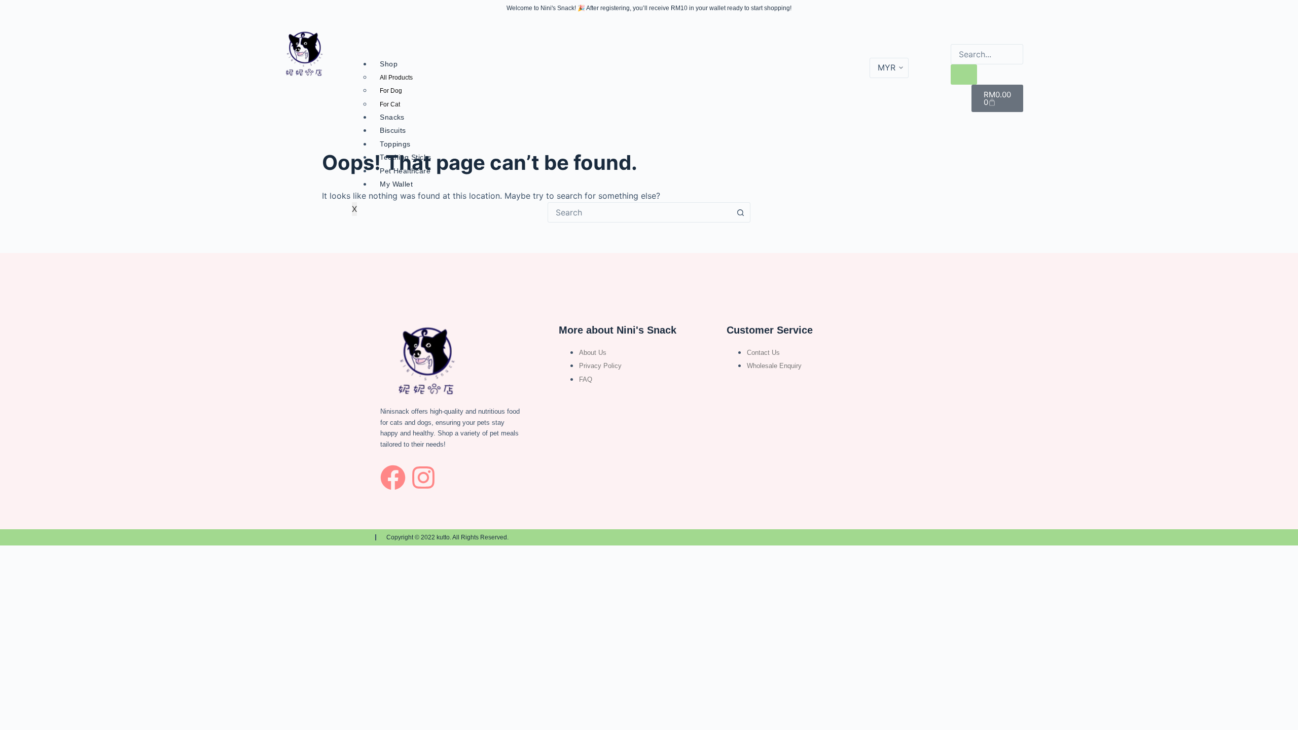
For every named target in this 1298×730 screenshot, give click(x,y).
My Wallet (396, 184)
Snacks (392, 117)
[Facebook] (393, 477)
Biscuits (393, 130)
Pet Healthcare (405, 171)
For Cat (390, 104)
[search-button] (964, 74)
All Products (396, 77)
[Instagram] (423, 477)
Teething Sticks (405, 157)
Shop (389, 64)
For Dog (391, 90)
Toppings (395, 144)
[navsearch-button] (957, 34)
